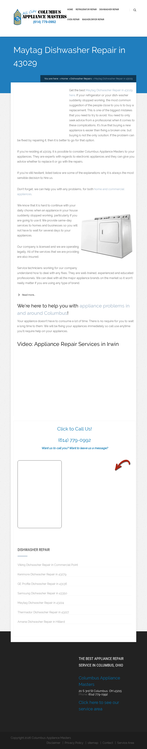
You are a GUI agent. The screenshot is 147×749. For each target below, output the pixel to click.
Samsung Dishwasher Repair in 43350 (42, 593)
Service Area (125, 743)
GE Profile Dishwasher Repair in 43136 (42, 583)
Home (70, 9)
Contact (108, 743)
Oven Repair (73, 19)
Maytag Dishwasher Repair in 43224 (41, 602)
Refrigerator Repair (86, 9)
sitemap (93, 743)
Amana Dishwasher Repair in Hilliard (41, 621)
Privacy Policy (74, 743)
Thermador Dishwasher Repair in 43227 (43, 612)
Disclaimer (53, 743)
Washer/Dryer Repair (93, 19)
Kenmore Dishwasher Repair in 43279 (42, 574)
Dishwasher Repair (109, 9)
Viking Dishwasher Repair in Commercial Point (48, 564)
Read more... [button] (28, 294)
